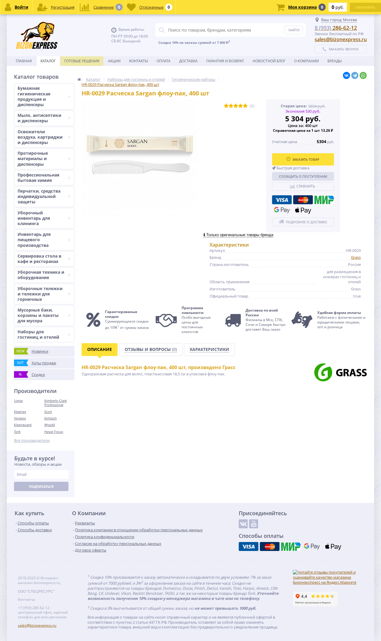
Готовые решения (81, 61)
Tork (17, 431)
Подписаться (41, 486)
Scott (48, 411)
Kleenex (20, 411)
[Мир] (324, 199)
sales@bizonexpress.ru (341, 39)
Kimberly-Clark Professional (55, 402)
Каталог (48, 61)
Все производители (32, 440)
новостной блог (269, 61)
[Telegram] (354, 75)
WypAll (49, 424)
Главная (24, 61)
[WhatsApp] (363, 75)
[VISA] (282, 199)
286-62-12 (336, 27)
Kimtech (50, 418)
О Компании (306, 61)
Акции (114, 61)
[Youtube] (253, 523)
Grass (356, 257)
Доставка (188, 61)
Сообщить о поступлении (303, 176)
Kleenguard (23, 424)
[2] (231, 106)
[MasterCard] (303, 199)
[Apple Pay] (303, 210)
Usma (18, 400)
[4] (240, 106)
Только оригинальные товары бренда (239, 235)
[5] (245, 106)
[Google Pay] (282, 210)
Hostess (20, 418)
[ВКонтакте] (346, 75)
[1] (226, 106)
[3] (235, 106)
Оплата (164, 61)
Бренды (334, 61)
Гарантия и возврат (225, 61)
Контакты (138, 61)
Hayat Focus (53, 431)
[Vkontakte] (243, 523)
